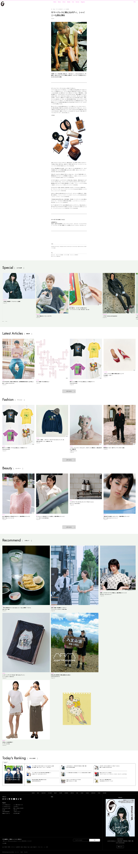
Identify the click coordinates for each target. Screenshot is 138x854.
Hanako (22, 847)
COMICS (82, 792)
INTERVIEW (66, 792)
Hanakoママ (35, 847)
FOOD (77, 792)
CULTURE (60, 792)
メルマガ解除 (4, 843)
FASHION (33, 792)
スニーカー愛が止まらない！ (6, 804)
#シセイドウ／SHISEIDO (59, 254)
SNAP (38, 792)
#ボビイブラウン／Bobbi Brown (55, 256)
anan (3, 847)
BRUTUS (6, 847)
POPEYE (9, 847)
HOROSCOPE (93, 792)
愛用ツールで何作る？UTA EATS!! (18, 808)
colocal (31, 847)
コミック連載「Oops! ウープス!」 (18, 804)
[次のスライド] (5, 321)
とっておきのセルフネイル (6, 806)
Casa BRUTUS (18, 847)
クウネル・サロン (40, 847)
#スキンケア (53, 254)
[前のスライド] (3, 321)
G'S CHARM (50, 792)
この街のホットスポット (17, 811)
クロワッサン (13, 847)
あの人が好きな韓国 (16, 813)
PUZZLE (99, 792)
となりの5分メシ (16, 806)
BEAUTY (55, 792)
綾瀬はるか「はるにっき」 (6, 813)
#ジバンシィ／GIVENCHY (74, 254)
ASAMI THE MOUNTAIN (5, 811)
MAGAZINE (104, 792)
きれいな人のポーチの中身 (6, 808)
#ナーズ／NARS (67, 254)
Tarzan (28, 847)
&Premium (25, 847)
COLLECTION (43, 792)
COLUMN (87, 792)
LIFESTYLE (72, 792)
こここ (45, 847)
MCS (47, 847)
